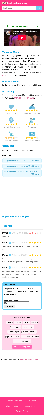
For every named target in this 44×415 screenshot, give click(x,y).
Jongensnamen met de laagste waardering (22, 172)
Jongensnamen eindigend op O (22, 166)
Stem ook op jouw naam (24, 98)
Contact (32, 401)
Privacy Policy (22, 411)
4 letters (18, 322)
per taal (33, 332)
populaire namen (12, 337)
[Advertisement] (22, 18)
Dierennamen (30, 406)
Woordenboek (12, 406)
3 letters (9, 322)
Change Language (14, 401)
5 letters (26, 322)
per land (24, 332)
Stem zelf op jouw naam (29, 359)
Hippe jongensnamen (22, 341)
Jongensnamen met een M (22, 161)
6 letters (34, 322)
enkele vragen (8, 75)
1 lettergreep (15, 327)
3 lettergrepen (13, 332)
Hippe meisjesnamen (30, 337)
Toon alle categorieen (22, 347)
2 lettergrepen (28, 327)
